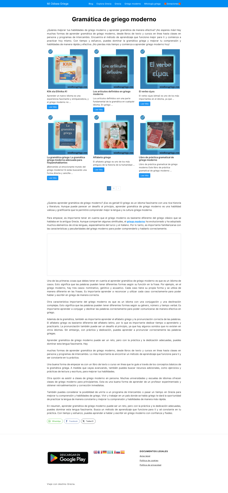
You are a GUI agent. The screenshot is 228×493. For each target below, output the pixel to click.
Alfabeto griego (102, 157)
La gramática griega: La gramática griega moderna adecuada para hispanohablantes (66, 160)
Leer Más (53, 107)
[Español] (122, 452)
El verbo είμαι (147, 91)
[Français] (100, 452)
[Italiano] (113, 452)
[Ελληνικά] (109, 452)
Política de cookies (149, 460)
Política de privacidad (150, 465)
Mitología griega (152, 3)
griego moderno (136, 221)
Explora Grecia (104, 3)
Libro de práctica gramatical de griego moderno (156, 158)
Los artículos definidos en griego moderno (111, 92)
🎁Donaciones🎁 (172, 3)
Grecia (118, 3)
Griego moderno (133, 3)
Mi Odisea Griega (57, 3)
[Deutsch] (105, 452)
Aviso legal (145, 456)
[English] (96, 452)
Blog (91, 3)
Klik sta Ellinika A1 (57, 91)
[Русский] (118, 452)
